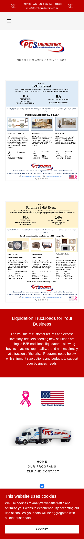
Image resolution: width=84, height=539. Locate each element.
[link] (42, 46)
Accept (42, 529)
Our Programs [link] (42, 466)
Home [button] (42, 461)
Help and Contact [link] (41, 471)
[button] (9, 21)
